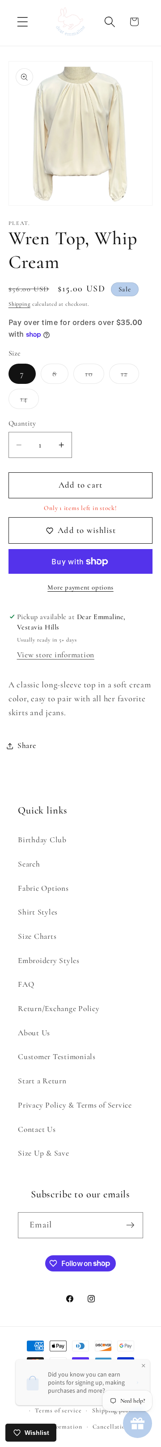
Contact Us (37, 1129)
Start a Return (42, 1081)
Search (29, 864)
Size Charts (37, 936)
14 (29, 401)
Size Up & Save (43, 1153)
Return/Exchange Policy (59, 1008)
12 (130, 376)
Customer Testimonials (57, 1056)
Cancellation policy (120, 1426)
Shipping (19, 304)
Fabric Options (43, 888)
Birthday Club (42, 839)
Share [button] (26, 745)
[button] (22, 21)
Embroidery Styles (49, 960)
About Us (34, 1033)
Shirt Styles (38, 912)
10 (94, 376)
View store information (56, 655)
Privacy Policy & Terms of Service (75, 1105)
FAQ (26, 984)
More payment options (80, 587)
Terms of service (58, 1410)
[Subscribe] (130, 1225)
